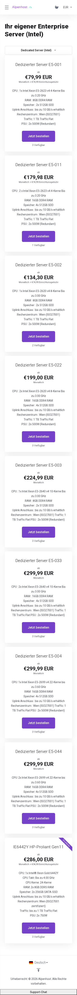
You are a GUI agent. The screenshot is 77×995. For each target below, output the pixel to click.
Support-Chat (38, 992)
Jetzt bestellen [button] (38, 136)
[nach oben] (38, 970)
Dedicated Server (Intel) (36, 50)
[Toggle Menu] (6, 7)
